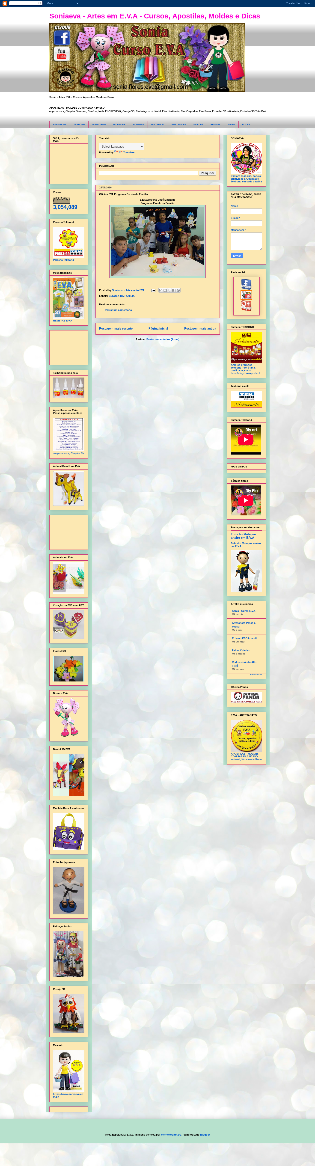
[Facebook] (246, 289)
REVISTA (215, 124)
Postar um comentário (118, 310)
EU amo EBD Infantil (244, 638)
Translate (128, 152)
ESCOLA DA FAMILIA (122, 295)
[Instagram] (246, 310)
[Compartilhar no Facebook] (174, 290)
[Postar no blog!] (165, 290)
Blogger (205, 1134)
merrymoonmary (171, 1134)
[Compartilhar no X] (169, 290)
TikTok (231, 124)
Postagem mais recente (116, 328)
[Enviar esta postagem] (153, 290)
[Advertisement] (67, 346)
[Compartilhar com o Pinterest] (178, 290)
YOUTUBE (138, 124)
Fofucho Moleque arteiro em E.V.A (243, 535)
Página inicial (158, 328)
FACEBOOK (119, 124)
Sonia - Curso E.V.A (244, 611)
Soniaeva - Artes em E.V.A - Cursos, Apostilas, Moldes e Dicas (154, 16)
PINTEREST (157, 124)
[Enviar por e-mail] (160, 290)
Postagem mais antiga (200, 328)
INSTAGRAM (99, 124)
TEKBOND (79, 124)
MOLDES (198, 124)
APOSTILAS (59, 124)
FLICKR (246, 124)
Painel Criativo (241, 650)
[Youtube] (246, 298)
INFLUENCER (179, 124)
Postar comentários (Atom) (162, 339)
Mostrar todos (256, 674)
